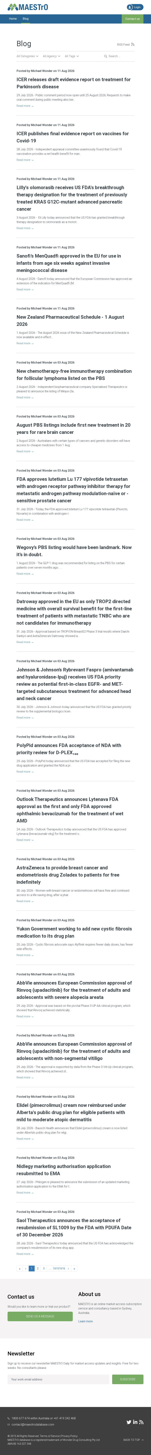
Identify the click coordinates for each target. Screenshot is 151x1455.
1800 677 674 (21, 1418)
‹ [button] (25, 1268)
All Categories (26, 56)
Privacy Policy (69, 1436)
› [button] (68, 1268)
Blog (26, 18)
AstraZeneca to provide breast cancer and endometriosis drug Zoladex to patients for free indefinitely (68, 875)
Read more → (25, 105)
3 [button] (44, 1268)
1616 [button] (62, 1268)
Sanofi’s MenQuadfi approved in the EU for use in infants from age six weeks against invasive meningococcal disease (69, 263)
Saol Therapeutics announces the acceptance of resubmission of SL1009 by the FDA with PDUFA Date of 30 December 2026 (74, 1228)
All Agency (50, 56)
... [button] (50, 1268)
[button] (133, 1440)
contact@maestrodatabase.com (33, 1424)
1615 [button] (56, 1268)
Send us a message (40, 1316)
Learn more (85, 1321)
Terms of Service (49, 1436)
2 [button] (37, 1268)
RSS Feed (123, 44)
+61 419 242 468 (65, 1418)
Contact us (132, 19)
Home (13, 18)
